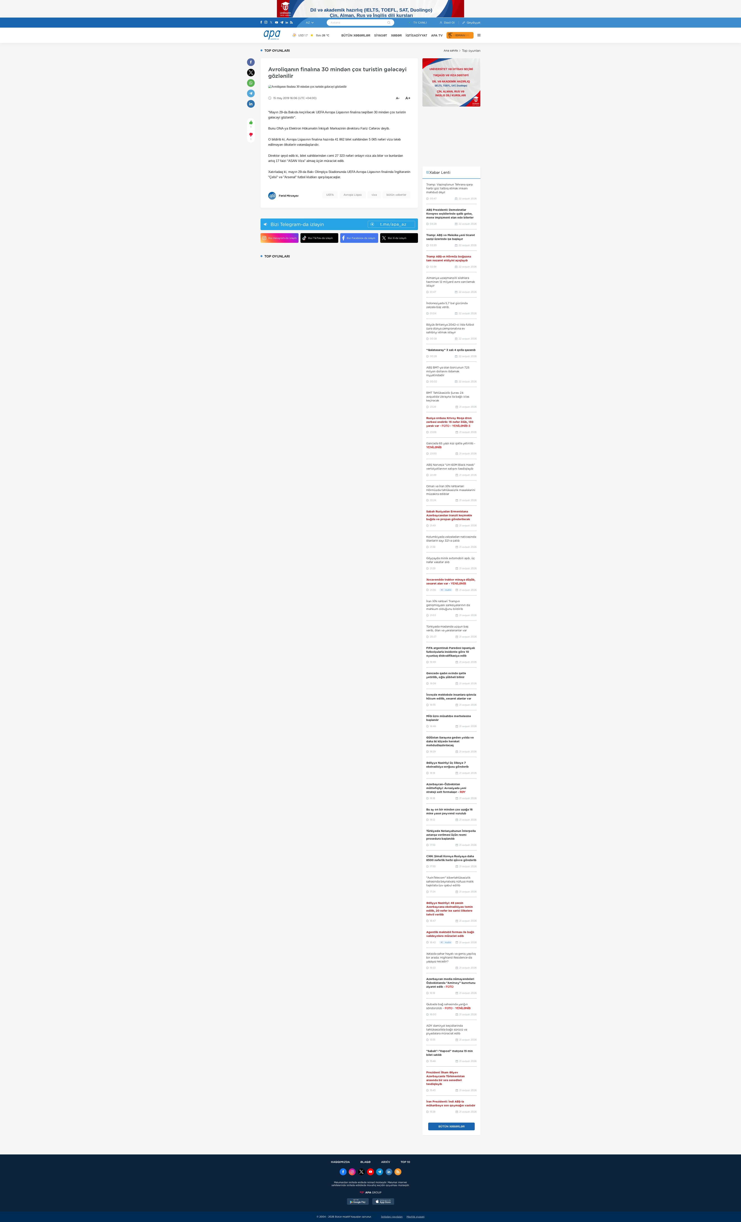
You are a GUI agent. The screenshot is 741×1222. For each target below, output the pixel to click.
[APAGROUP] (370, 1192)
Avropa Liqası (352, 194)
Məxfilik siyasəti (416, 1216)
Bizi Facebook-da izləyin (361, 238)
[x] (361, 1172)
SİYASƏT (380, 35)
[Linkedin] (287, 23)
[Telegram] (281, 23)
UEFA (330, 194)
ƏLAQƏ (365, 1162)
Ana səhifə (451, 50)
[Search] (388, 23)
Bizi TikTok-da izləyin (320, 238)
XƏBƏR (396, 35)
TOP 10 (405, 1162)
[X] (271, 23)
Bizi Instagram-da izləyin (282, 238)
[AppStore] (383, 1202)
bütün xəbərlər (396, 194)
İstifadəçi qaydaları (392, 1216)
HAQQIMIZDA (340, 1162)
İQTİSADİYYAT (416, 35)
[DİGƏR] (477, 35)
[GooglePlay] (358, 1202)
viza (374, 194)
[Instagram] (265, 23)
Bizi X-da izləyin (397, 238)
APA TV (437, 35)
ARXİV (385, 1162)
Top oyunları (471, 51)
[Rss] (291, 23)
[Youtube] (276, 23)
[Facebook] (261, 23)
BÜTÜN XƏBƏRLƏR (355, 35)
